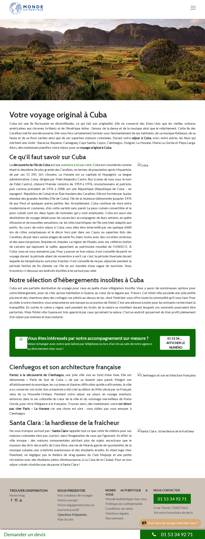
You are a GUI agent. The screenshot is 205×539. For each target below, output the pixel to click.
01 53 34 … (175, 343)
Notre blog (17, 495)
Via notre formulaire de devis (173, 512)
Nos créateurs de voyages (75, 495)
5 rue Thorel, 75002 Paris (171, 508)
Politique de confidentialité (124, 504)
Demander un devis (24, 534)
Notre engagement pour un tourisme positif (75, 507)
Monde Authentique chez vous (126, 499)
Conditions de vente (119, 508)
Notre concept (67, 500)
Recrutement (114, 518)
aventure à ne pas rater (76, 165)
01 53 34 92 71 (172, 499)
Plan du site (65, 519)
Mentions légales (117, 513)
